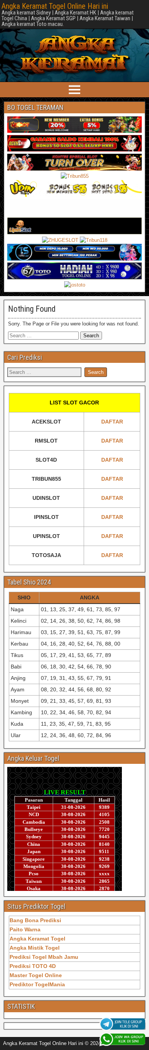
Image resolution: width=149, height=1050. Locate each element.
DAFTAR (112, 422)
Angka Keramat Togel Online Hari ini (55, 6)
